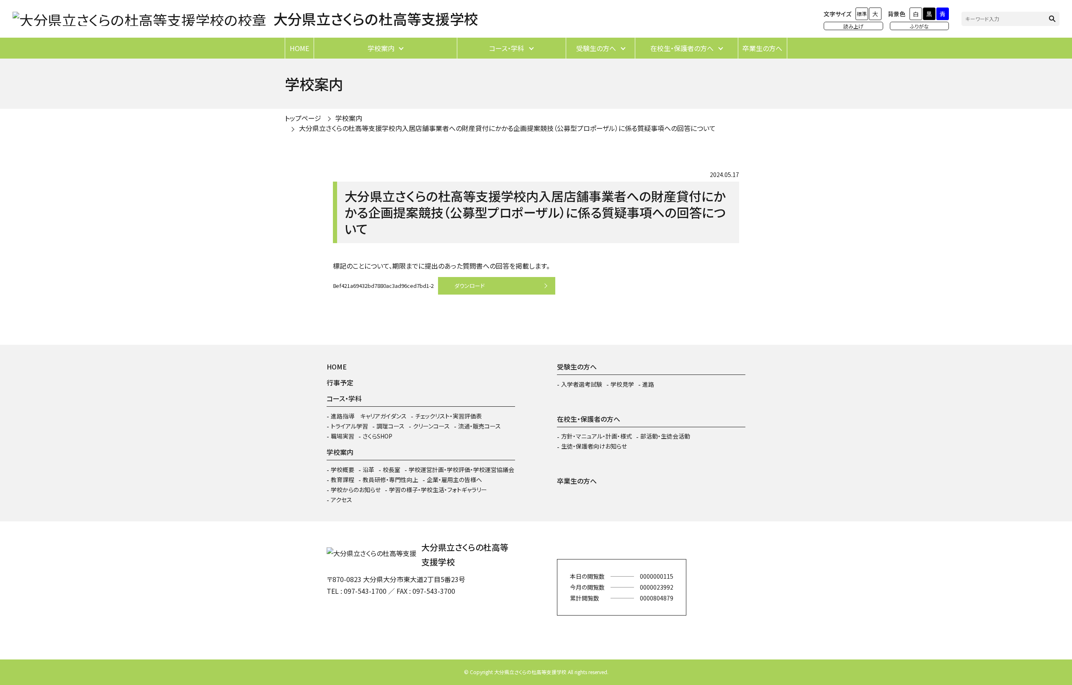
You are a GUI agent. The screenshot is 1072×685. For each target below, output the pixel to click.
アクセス (341, 499)
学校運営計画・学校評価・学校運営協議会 (461, 469)
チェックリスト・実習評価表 (448, 416)
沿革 (368, 469)
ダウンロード (469, 286)
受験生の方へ (596, 48)
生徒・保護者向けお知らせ (594, 446)
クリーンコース (431, 426)
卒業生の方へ (762, 48)
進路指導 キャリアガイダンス (369, 416)
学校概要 (342, 469)
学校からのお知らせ (356, 489)
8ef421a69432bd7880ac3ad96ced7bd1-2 (383, 286)
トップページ (303, 118)
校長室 (391, 469)
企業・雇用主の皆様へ (454, 479)
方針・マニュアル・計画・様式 (596, 436)
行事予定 (340, 382)
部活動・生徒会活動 (665, 436)
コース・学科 (506, 48)
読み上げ (853, 26)
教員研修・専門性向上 (390, 479)
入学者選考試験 (581, 384)
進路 (648, 384)
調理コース (390, 426)
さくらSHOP (377, 436)
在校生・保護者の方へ (682, 48)
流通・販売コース (479, 426)
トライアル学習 (349, 426)
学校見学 (622, 384)
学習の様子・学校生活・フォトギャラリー (438, 489)
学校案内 (381, 48)
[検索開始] (1052, 19)
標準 (862, 13)
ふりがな (919, 26)
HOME (299, 48)
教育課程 (342, 479)
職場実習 (342, 436)
